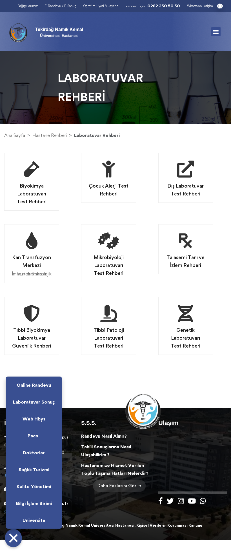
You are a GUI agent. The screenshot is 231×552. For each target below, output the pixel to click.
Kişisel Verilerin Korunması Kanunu (169, 525)
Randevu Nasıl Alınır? (104, 436)
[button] (216, 31)
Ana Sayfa (14, 135)
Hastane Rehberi (49, 135)
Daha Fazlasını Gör (116, 485)
